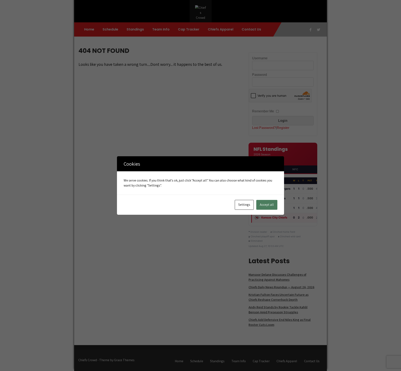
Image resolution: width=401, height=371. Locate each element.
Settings (244, 204)
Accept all (267, 204)
